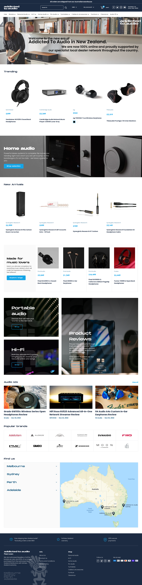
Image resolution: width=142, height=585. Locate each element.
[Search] (65, 7)
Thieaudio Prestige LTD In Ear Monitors (121, 121)
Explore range (16, 277)
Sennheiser (9, 110)
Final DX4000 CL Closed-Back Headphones (47, 282)
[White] (77, 122)
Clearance (104, 14)
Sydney (13, 474)
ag (74, 110)
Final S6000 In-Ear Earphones (70, 282)
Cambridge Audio (45, 110)
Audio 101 (113, 14)
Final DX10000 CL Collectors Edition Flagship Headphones (99, 281)
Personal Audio (22, 14)
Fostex (116, 271)
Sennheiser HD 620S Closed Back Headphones (18, 120)
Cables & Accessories (79, 14)
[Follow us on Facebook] (113, 7)
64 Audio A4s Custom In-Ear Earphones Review (111, 413)
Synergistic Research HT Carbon (85, 231)
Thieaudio (110, 110)
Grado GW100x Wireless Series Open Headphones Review (25, 413)
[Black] (74, 122)
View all (135, 382)
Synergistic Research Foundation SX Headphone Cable (121, 231)
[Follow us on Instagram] (121, 7)
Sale (5, 14)
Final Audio (41, 271)
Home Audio (42, 14)
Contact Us (43, 558)
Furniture (94, 14)
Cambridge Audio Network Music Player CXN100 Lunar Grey (52, 120)
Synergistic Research (13, 223)
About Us (42, 555)
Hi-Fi (32, 14)
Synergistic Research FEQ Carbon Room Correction (19, 231)
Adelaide (14, 490)
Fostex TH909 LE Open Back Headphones (124, 282)
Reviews (42, 567)
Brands (11, 14)
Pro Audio (53, 14)
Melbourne (16, 466)
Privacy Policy (44, 564)
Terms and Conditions (47, 561)
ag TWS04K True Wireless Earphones (87, 118)
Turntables (64, 14)
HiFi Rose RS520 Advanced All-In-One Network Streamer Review (71, 413)
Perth (12, 482)
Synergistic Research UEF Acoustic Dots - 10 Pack (52, 231)
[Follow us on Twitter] (117, 7)
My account (88, 7)
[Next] (138, 102)
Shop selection (14, 166)
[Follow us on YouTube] (124, 7)
